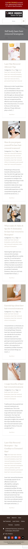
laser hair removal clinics (11, 79)
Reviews (10, 524)
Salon (19, 517)
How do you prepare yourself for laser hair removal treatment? (12, 145)
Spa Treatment (7, 521)
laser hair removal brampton (12, 76)
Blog (13, 70)
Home (8, 517)
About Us (14, 517)
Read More (11, 114)
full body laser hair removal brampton (12, 240)
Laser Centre (16, 521)
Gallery (23, 521)
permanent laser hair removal (13, 81)
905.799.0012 (12, 2)
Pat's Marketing (18, 543)
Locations (17, 524)
